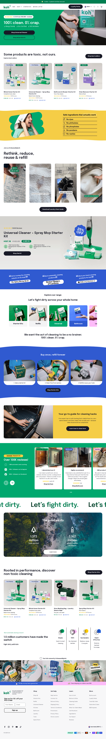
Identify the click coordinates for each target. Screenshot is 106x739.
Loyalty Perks (93, 698)
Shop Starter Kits (53, 390)
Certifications (73, 710)
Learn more (53, 552)
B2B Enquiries (93, 707)
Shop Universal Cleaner (19, 32)
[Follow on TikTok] (21, 727)
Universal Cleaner (38, 704)
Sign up (15, 710)
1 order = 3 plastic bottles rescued (54, 1)
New (14, 6)
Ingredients (72, 713)
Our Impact (72, 716)
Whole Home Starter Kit (12, 92)
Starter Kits (27, 6)
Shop (18, 6)
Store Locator (55, 716)
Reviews (71, 720)
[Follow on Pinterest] (13, 727)
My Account (92, 695)
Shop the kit (17, 253)
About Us (71, 704)
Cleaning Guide (73, 701)
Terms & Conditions (56, 707)
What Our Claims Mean (75, 707)
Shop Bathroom (77, 486)
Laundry (35, 713)
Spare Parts (36, 720)
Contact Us (54, 698)
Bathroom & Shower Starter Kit (65, 92)
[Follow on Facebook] (5, 727)
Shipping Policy (55, 704)
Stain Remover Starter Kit (88, 92)
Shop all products (19, 37)
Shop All (35, 695)
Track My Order (93, 701)
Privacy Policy (54, 713)
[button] (15, 96)
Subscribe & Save (94, 704)
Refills (35, 701)
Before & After (37, 6)
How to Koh (72, 695)
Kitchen (35, 707)
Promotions (54, 710)
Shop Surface (48, 484)
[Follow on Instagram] (9, 727)
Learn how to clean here (77, 428)
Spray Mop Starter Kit (86, 608)
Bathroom (36, 710)
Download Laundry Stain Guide (53, 209)
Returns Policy (55, 701)
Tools (34, 716)
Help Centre (54, 695)
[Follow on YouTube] (17, 727)
